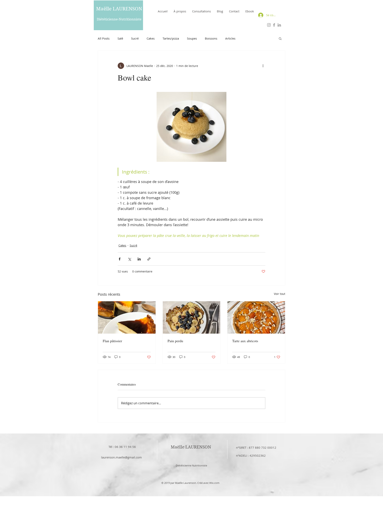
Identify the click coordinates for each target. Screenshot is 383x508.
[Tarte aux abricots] (256, 317)
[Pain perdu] (191, 317)
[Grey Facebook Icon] (274, 25)
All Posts (104, 38)
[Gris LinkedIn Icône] (279, 25)
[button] (280, 38)
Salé (120, 38)
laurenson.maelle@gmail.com (121, 457)
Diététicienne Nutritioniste (191, 465)
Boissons (211, 38)
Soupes (192, 38)
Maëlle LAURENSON (119, 9)
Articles (230, 38)
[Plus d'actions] (263, 65)
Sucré (135, 38)
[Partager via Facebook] (119, 259)
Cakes (151, 38)
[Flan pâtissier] (127, 317)
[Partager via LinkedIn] (139, 259)
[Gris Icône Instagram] (269, 25)
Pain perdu (175, 340)
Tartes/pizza (171, 38)
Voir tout (279, 294)
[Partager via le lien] (149, 259)
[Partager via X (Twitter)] (129, 259)
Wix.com (214, 483)
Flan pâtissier (112, 340)
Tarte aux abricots (245, 340)
